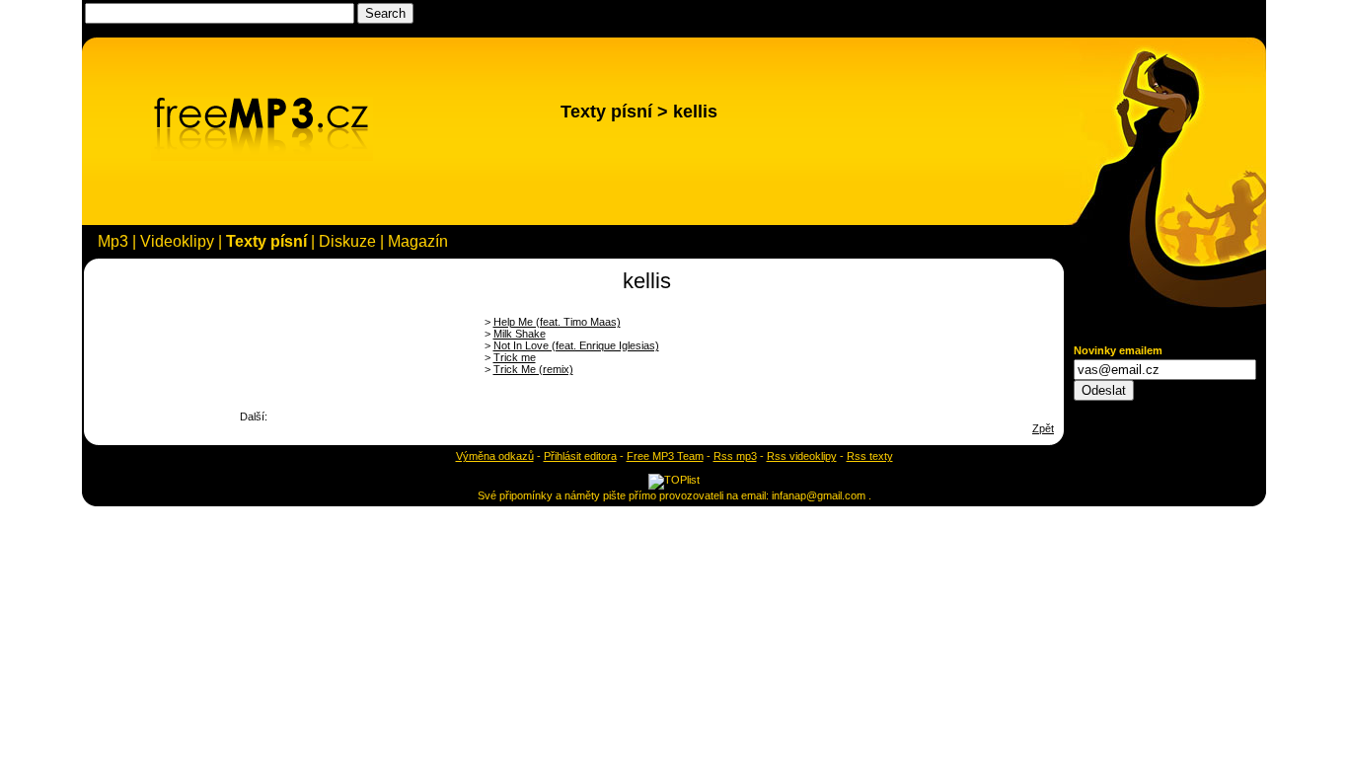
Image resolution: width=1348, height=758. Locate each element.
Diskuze (347, 241)
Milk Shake (519, 334)
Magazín (418, 241)
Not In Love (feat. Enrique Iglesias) (576, 345)
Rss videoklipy (802, 456)
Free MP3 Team (665, 456)
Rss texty (870, 456)
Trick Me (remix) (533, 369)
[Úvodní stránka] (262, 157)
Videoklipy (177, 241)
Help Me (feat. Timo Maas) (557, 322)
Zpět (1043, 428)
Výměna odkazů (495, 456)
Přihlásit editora (580, 456)
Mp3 (113, 241)
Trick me (514, 357)
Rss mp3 (735, 456)
